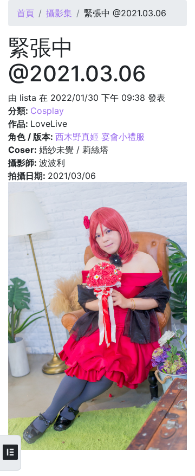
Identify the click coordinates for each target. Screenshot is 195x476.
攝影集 (59, 13)
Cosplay (47, 110)
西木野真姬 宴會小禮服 (100, 136)
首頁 (25, 13)
